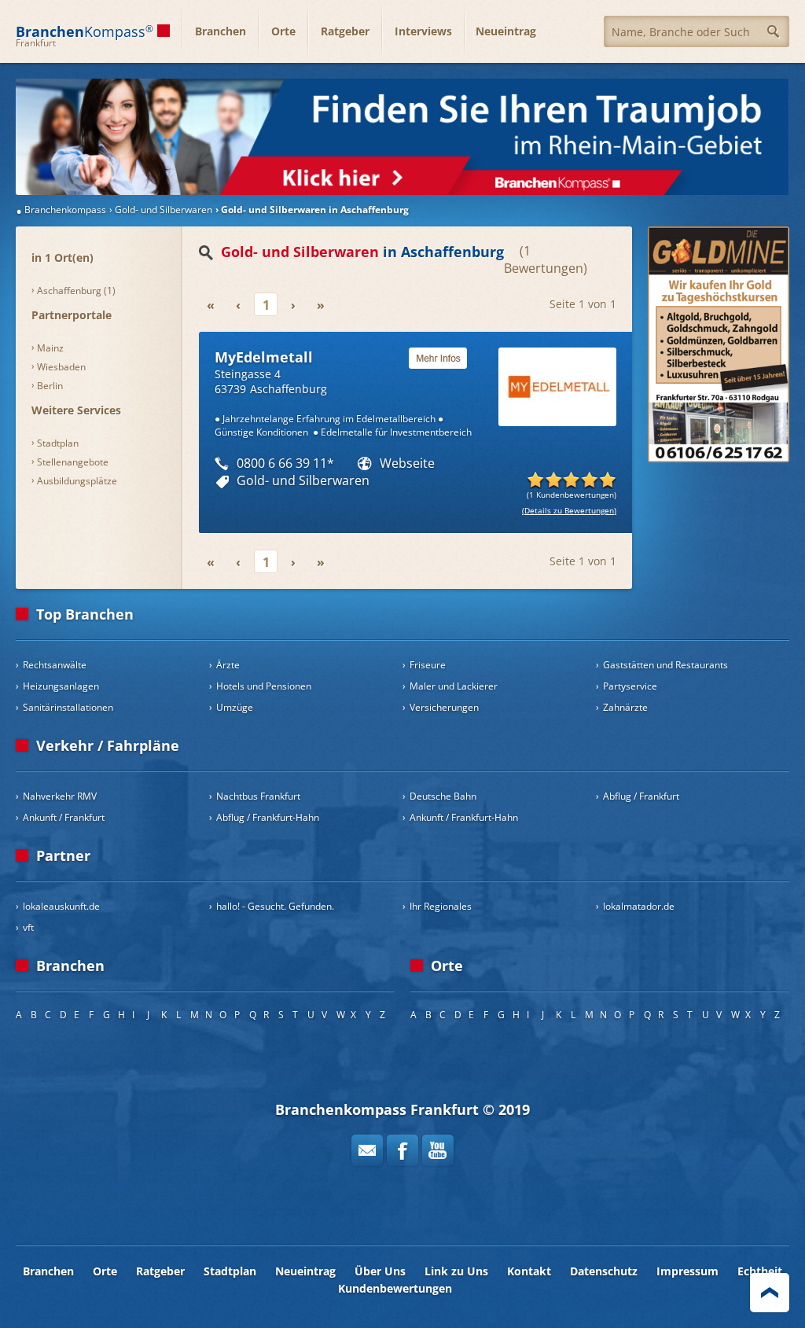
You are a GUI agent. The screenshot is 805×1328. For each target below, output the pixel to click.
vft (28, 927)
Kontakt (529, 1271)
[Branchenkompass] (402, 137)
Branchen (220, 31)
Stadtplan (58, 443)
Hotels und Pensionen (263, 686)
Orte (283, 31)
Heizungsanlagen (61, 686)
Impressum (687, 1271)
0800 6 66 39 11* (285, 463)
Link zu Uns (456, 1271)
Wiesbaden (61, 366)
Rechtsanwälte (54, 664)
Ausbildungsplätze (77, 480)
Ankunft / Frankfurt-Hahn (464, 817)
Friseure (428, 664)
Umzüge (234, 707)
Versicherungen (444, 707)
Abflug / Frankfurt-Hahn (267, 817)
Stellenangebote (72, 462)
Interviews (423, 31)
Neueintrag (506, 31)
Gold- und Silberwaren (303, 480)
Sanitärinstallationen (68, 707)
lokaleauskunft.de (61, 906)
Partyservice (630, 686)
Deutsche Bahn (443, 796)
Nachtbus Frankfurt (258, 796)
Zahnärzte (625, 707)
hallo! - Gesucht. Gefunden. (275, 906)
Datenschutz (604, 1271)
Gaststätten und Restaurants (665, 664)
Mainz (50, 348)
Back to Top (769, 1292)
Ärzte (228, 664)
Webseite (407, 463)
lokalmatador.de (639, 906)
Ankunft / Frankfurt (64, 817)
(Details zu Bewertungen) (569, 510)
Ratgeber (345, 31)
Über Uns (380, 1271)
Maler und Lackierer (454, 686)
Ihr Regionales (441, 906)
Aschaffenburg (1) (76, 290)
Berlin (50, 385)
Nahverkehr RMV (60, 796)
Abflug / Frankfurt (641, 796)
